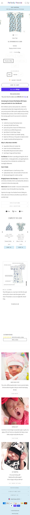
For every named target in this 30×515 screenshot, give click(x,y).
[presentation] (2, 232)
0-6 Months (15, 66)
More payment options (15, 94)
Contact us (14, 495)
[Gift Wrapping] (15, 456)
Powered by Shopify (15, 513)
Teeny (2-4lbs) (20, 56)
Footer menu (14, 488)
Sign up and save (15, 491)
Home (13, 38)
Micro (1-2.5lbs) (10, 56)
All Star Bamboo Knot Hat (9, 236)
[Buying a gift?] (15, 411)
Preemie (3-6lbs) (8, 61)
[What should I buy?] (15, 366)
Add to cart (9, 248)
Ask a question (15, 206)
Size (14, 52)
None (9, 74)
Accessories (15, 71)
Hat (21, 74)
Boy (16, 38)
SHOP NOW (15, 438)
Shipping (10, 48)
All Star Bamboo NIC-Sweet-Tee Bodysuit (21, 237)
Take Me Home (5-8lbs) (20, 61)
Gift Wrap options (15, 483)
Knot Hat (15, 74)
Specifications (15, 203)
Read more (15, 393)
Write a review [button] (15, 340)
